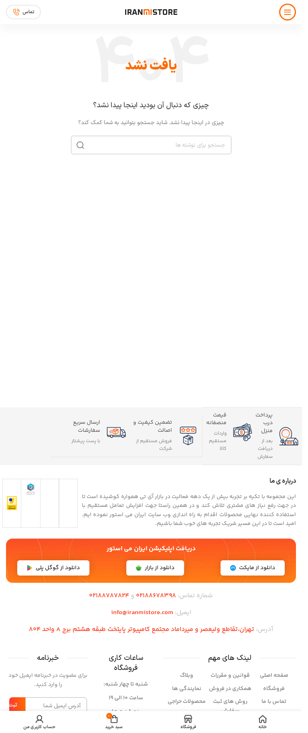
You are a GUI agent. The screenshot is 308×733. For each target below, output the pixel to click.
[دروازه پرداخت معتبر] (12, 503)
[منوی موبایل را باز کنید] (287, 12)
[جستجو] (80, 145)
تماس (28, 12)
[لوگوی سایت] (151, 12)
